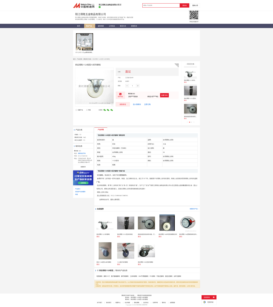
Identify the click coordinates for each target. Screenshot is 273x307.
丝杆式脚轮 (177, 276)
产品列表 (79, 59)
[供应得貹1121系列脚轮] (190, 72)
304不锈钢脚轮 (143, 276)
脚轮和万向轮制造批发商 (144, 295)
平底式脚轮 (160, 276)
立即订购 (147, 104)
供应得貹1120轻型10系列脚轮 (139, 297)
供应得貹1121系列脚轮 (190, 80)
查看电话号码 (82, 153)
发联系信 (123, 104)
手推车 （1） (78, 135)
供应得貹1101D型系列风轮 (192, 98)
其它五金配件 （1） (80, 140)
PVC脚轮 (152, 276)
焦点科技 (139, 305)
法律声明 (155, 302)
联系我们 (108, 302)
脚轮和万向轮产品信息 (128, 295)
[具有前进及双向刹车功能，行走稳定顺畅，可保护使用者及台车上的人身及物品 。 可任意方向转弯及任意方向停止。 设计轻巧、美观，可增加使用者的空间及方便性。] (190, 108)
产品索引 (77, 189)
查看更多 (83, 167)
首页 (74, 59)
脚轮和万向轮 (87, 59)
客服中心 (118, 302)
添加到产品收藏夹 (80, 192)
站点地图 (127, 302)
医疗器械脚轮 (115, 276)
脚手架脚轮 (125, 276)
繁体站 (164, 302)
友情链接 (172, 302)
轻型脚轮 (99, 276)
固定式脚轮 (169, 276)
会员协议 (145, 302)
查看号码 (164, 95)
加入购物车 (137, 104)
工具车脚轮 (133, 276)
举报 (89, 110)
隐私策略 (136, 302)
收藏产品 (80, 110)
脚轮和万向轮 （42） (81, 137)
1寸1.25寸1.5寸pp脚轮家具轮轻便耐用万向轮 (88, 52)
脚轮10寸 (107, 276)
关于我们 (99, 302)
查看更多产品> (194, 209)
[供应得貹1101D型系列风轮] (190, 90)
